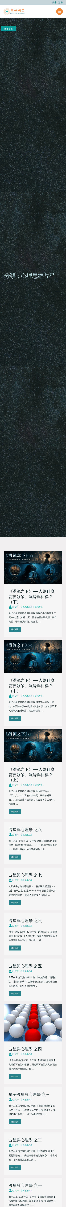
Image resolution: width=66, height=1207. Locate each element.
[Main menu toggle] (59, 11)
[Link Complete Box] (33, 594)
